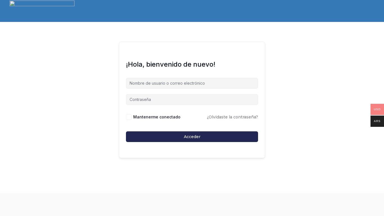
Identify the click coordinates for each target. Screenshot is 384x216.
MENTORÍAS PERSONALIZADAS (281, 11)
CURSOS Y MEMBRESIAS (143, 11)
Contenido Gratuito (232, 11)
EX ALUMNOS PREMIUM (188, 11)
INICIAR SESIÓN (356, 11)
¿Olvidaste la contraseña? (232, 117)
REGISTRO (322, 11)
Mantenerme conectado (156, 116)
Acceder (192, 136)
